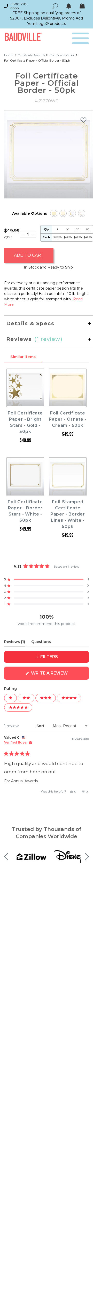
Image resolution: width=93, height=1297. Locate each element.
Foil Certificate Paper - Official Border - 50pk (37, 60)
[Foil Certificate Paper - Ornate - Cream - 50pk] (63, 213)
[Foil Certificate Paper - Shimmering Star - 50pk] (81, 213)
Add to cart (29, 255)
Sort (40, 726)
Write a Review (59, 675)
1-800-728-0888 (19, 6)
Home (8, 55)
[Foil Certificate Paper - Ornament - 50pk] (53, 213)
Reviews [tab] (14, 642)
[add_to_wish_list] (83, 120)
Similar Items (23, 356)
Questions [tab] (41, 642)
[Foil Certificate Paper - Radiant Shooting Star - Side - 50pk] (72, 213)
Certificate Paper (61, 55)
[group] (48, 154)
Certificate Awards (31, 55)
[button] (46, 579)
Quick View (25, 402)
